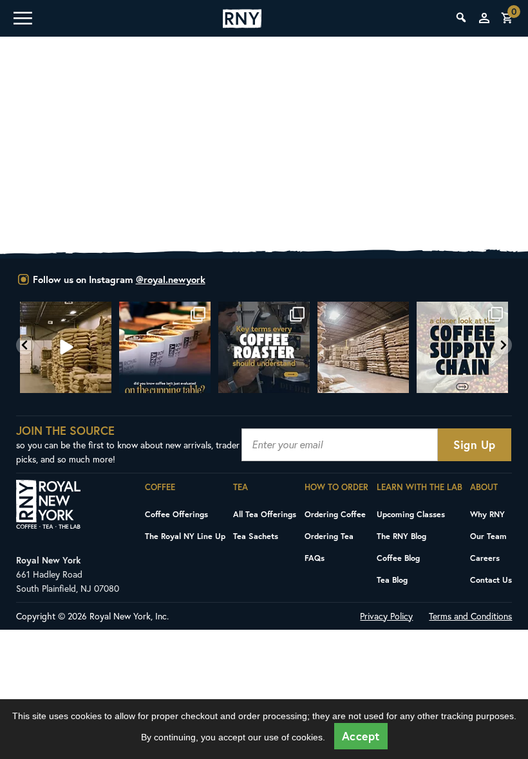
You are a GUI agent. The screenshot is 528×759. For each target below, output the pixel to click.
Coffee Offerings (176, 514)
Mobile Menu (22, 18)
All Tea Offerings (264, 514)
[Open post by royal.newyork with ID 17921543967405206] (462, 347)
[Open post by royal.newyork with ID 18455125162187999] (165, 347)
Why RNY (487, 514)
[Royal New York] (242, 18)
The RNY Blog (401, 536)
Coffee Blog (398, 558)
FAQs (315, 558)
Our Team (488, 536)
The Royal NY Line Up (185, 536)
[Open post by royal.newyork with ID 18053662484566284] (65, 347)
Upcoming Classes (411, 514)
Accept (361, 736)
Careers (485, 558)
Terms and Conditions (470, 616)
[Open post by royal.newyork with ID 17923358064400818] (363, 347)
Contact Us (491, 579)
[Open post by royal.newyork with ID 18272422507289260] (264, 347)
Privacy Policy (386, 616)
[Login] (484, 18)
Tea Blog (392, 579)
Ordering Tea (329, 536)
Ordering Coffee (335, 514)
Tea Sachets (255, 536)
